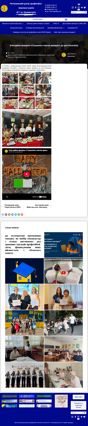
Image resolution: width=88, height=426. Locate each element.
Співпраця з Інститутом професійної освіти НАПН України (32, 32)
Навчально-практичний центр (12, 23)
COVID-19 (56, 23)
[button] (66, 19)
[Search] (85, 12)
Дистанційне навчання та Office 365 (74, 23)
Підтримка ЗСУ (73, 28)
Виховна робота (13, 55)
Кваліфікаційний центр (55, 28)
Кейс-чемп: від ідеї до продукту (64, 32)
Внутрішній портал (16, 28)
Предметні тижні (20, 57)
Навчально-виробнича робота (27, 55)
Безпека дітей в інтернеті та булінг (38, 23)
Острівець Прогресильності (35, 28)
